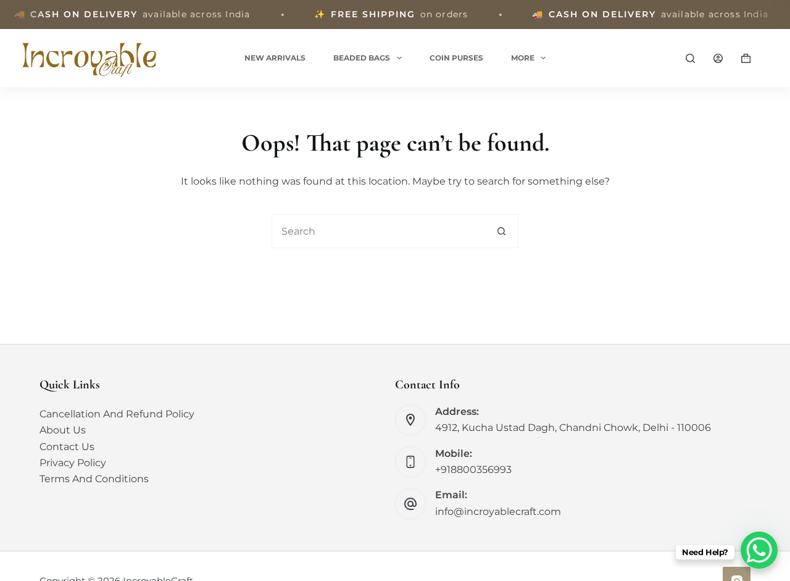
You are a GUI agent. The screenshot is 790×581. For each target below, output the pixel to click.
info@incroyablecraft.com (498, 511)
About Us (63, 430)
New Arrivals (275, 57)
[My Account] (718, 58)
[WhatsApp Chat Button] (759, 550)
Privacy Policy (73, 463)
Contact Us (67, 447)
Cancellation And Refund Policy (117, 414)
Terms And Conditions (94, 479)
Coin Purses (456, 57)
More (522, 57)
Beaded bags (361, 57)
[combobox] (378, 231)
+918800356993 (473, 469)
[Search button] (501, 231)
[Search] (690, 58)
